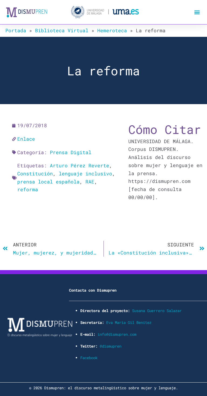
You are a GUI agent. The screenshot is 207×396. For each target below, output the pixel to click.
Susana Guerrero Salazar (157, 310)
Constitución (35, 173)
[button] (197, 12)
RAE (89, 181)
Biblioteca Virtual (61, 30)
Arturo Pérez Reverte (79, 165)
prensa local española (48, 181)
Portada (15, 30)
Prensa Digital (70, 152)
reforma (27, 189)
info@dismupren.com (117, 334)
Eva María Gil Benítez (128, 322)
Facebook (89, 357)
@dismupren (110, 346)
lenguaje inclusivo (85, 173)
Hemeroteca (112, 30)
